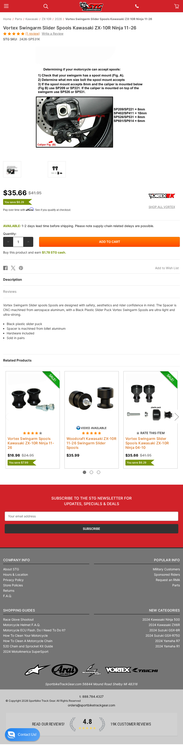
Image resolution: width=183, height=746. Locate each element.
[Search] (46, 6)
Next (176, 416)
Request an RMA (168, 580)
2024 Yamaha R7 (167, 641)
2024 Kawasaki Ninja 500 (161, 619)
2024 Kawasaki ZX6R (164, 625)
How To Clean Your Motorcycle (25, 635)
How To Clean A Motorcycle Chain (27, 641)
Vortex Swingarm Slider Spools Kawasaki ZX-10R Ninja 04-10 (147, 443)
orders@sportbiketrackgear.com (91, 705)
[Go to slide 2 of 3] (91, 472)
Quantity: (10, 234)
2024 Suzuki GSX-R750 (163, 635)
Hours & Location (15, 574)
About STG (11, 569)
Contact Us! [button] (27, 734)
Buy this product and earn (34, 252)
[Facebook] (5, 268)
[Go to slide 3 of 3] (98, 472)
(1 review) (32, 33)
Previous (6, 416)
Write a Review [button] (52, 33)
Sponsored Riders (167, 574)
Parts (176, 585)
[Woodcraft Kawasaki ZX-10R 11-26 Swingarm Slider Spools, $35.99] (91, 398)
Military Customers (166, 569)
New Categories (164, 610)
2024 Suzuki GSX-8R (164, 630)
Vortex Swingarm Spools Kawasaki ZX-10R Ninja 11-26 (31, 443)
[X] (13, 268)
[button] (22, 734)
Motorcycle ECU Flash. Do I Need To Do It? (34, 630)
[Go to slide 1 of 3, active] (84, 472)
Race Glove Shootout (18, 619)
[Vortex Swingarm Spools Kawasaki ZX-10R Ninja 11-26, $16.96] (32, 398)
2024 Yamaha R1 (167, 646)
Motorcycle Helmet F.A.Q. (21, 625)
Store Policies (13, 585)
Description (12, 279)
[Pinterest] (21, 268)
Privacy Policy (13, 580)
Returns (8, 590)
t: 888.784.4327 (91, 696)
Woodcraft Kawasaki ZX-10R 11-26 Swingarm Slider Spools (91, 443)
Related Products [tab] (17, 360)
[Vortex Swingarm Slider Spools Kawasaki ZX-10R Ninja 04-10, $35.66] (150, 398)
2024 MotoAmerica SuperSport (25, 651)
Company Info (16, 560)
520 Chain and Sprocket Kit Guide (28, 646)
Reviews (10, 291)
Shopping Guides (19, 610)
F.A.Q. (7, 596)
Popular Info (167, 560)
